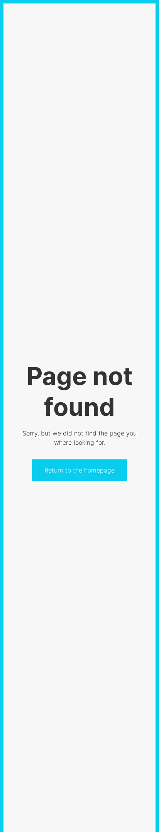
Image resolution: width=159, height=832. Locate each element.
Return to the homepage (79, 470)
